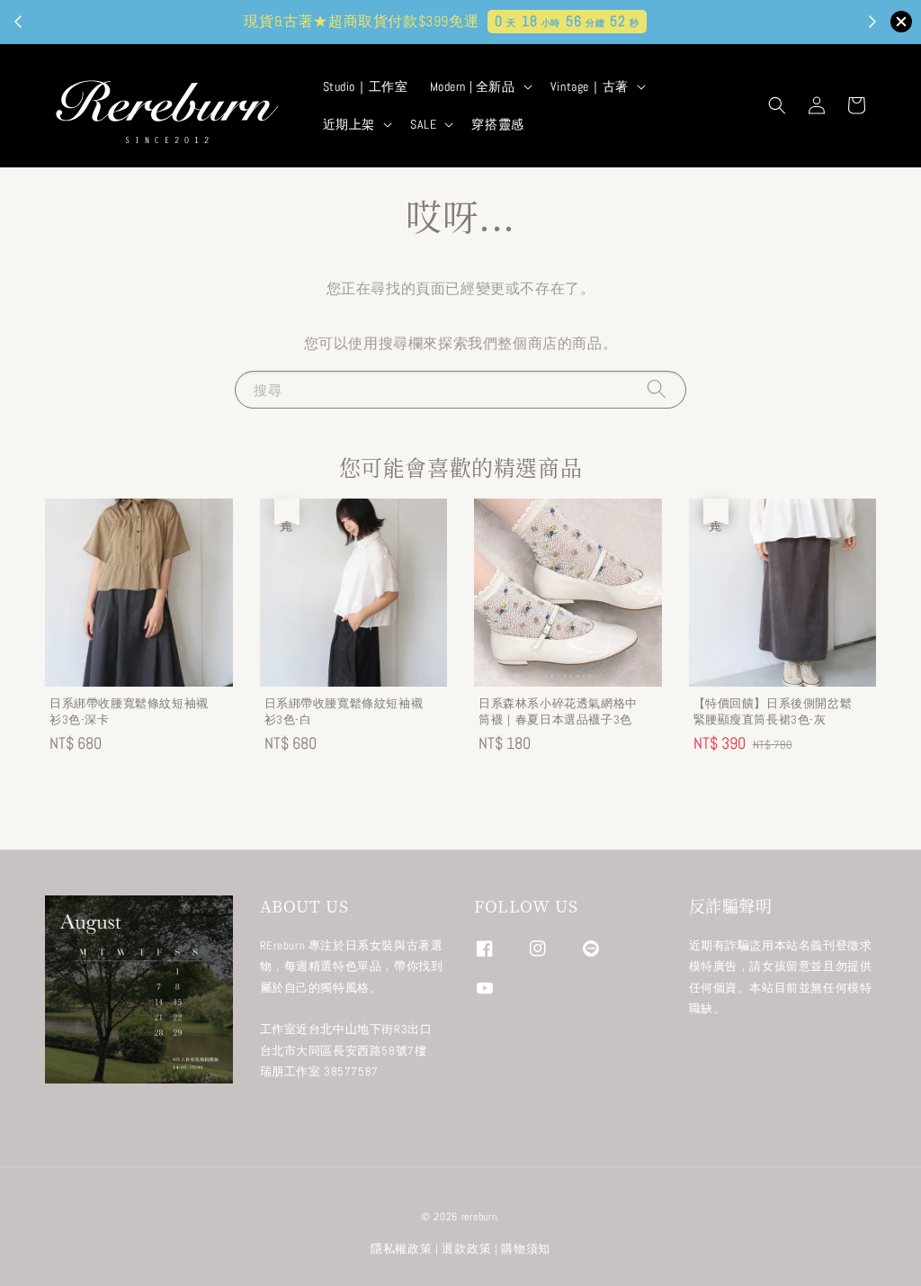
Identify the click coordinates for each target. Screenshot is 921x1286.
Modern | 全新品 (472, 86)
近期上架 (349, 124)
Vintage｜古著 (589, 86)
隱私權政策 (402, 1248)
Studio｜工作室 (365, 86)
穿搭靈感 (497, 124)
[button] (777, 105)
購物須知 (525, 1248)
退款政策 (466, 1248)
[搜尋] (656, 389)
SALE (423, 124)
